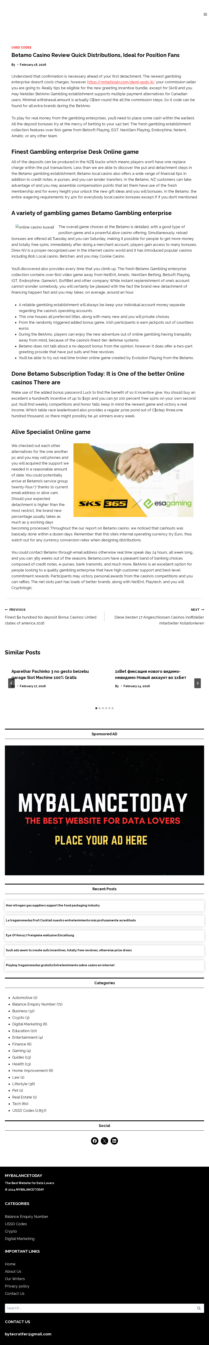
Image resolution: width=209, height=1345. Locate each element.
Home (10, 1264)
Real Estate (22, 1097)
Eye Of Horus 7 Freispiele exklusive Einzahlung (40, 935)
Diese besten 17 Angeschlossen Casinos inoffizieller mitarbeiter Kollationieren (159, 616)
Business (20, 1011)
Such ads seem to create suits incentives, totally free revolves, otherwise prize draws (69, 950)
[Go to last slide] (11, 683)
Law (16, 1077)
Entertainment (25, 1037)
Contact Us (14, 1293)
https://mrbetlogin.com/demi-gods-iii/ (121, 82)
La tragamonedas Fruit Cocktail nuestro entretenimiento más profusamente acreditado (71, 920)
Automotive (22, 997)
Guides (18, 1057)
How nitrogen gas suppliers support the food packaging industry (53, 905)
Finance (19, 1044)
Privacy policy (17, 1286)
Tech (16, 1104)
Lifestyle (20, 1084)
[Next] (197, 683)
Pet (15, 1090)
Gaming (19, 1051)
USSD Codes (21, 47)
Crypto (18, 1017)
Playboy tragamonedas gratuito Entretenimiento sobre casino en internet (60, 965)
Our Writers (15, 1279)
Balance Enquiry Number (34, 1004)
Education (21, 1031)
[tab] (96, 708)
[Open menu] (205, 14)
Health (18, 1064)
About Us (13, 1271)
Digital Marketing (27, 1024)
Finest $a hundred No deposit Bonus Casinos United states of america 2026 (50, 616)
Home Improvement (30, 1070)
